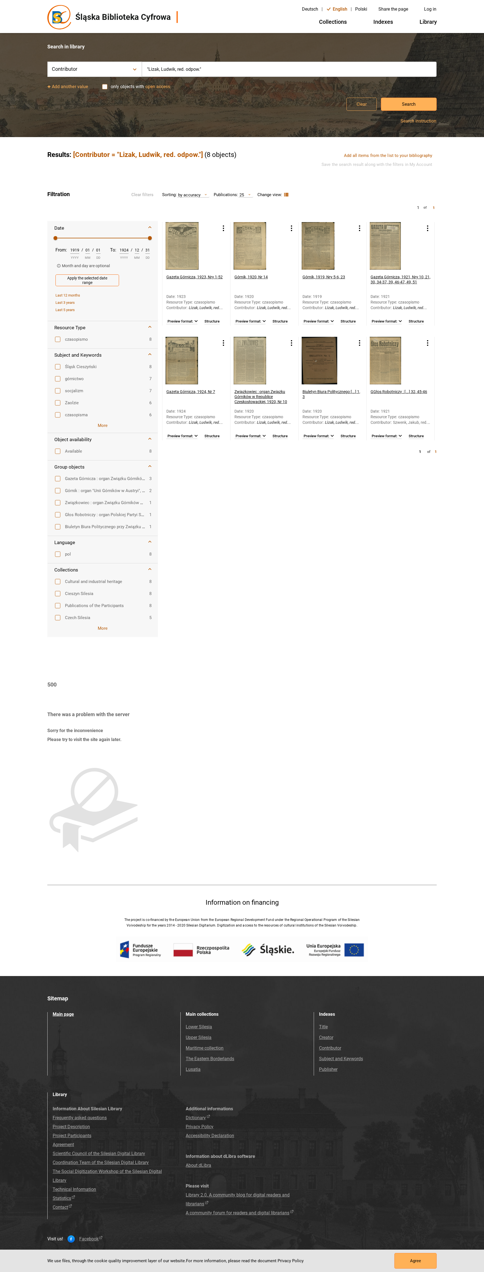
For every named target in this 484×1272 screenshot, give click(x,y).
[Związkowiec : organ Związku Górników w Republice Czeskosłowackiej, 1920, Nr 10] (257, 360)
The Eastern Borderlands (210, 1058)
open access (157, 86)
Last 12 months (67, 295)
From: (61, 250)
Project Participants (72, 1135)
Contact (60, 1207)
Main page (63, 1014)
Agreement (63, 1144)
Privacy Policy (199, 1126)
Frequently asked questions (80, 1117)
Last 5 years (65, 310)
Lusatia (193, 1069)
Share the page (393, 9)
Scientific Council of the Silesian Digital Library (99, 1153)
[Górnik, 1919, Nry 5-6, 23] (325, 246)
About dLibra (198, 1165)
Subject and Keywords (341, 1058)
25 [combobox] (241, 194)
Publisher (328, 1069)
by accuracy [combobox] (189, 194)
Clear (362, 104)
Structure (212, 321)
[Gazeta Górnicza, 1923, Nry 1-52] (189, 246)
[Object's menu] (223, 228)
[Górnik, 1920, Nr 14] (257, 246)
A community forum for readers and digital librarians (237, 1212)
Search (409, 104)
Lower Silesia (199, 1026)
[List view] (285, 194)
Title (323, 1026)
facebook (89, 1239)
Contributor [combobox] (64, 69)
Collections (333, 21)
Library (428, 21)
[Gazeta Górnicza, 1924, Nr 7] (189, 360)
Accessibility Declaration (210, 1135)
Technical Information (74, 1189)
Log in (430, 9)
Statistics (62, 1198)
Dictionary (196, 1117)
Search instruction (418, 121)
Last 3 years (65, 302)
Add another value (70, 86)
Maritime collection (205, 1048)
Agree (415, 1260)
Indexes (383, 21)
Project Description (71, 1126)
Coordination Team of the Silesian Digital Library (101, 1162)
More (103, 425)
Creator (326, 1037)
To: (113, 250)
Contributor (330, 1048)
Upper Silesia (198, 1037)
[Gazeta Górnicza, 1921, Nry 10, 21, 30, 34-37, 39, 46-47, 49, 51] (393, 246)
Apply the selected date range (87, 280)
